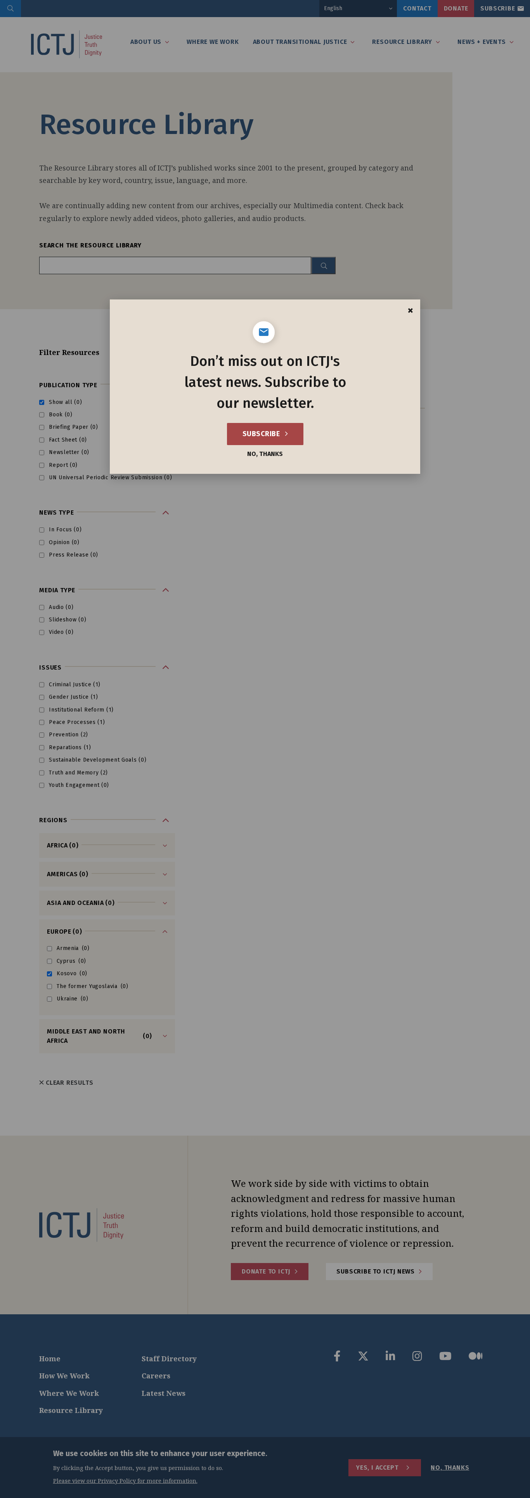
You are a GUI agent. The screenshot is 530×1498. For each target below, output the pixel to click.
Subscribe (262, 434)
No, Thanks (265, 454)
